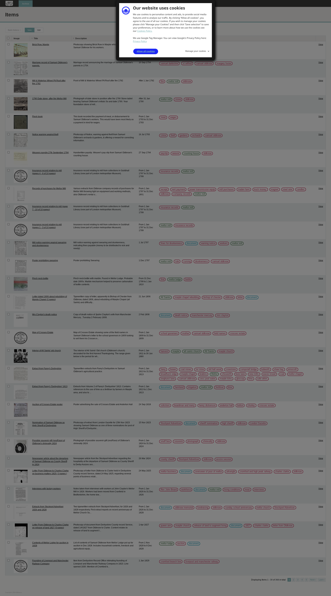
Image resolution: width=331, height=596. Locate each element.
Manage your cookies (195, 51)
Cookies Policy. (144, 30)
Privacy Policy (140, 41)
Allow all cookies (146, 51)
